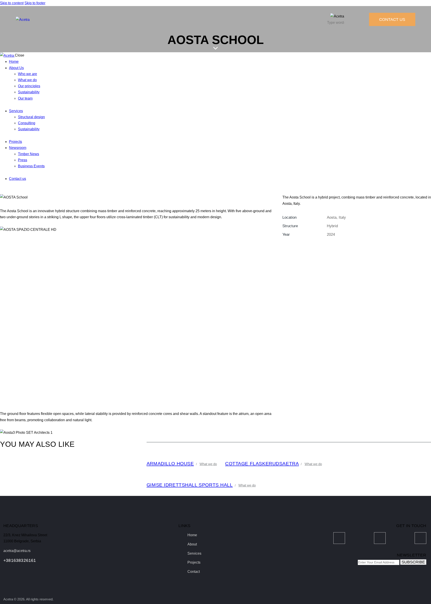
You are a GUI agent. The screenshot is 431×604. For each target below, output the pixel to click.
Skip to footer (34, 3)
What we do (208, 464)
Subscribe (413, 562)
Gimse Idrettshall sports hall (190, 485)
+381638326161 (19, 560)
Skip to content (12, 3)
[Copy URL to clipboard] (324, 247)
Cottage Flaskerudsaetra (262, 463)
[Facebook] (339, 538)
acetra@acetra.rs (17, 551)
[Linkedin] (420, 538)
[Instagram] (380, 538)
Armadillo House (170, 463)
